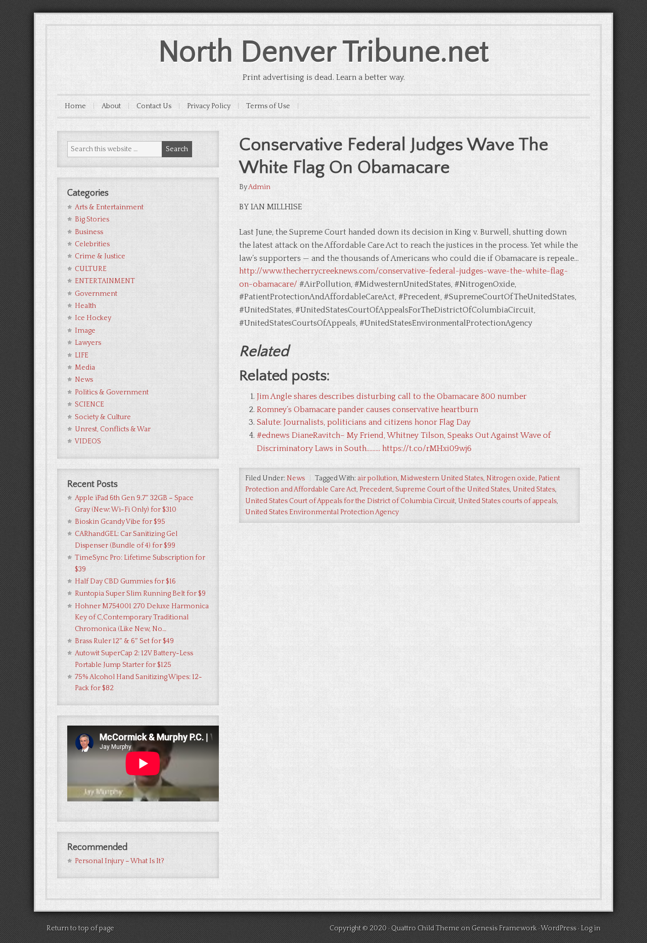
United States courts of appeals (507, 501)
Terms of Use (268, 106)
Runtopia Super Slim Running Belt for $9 (140, 594)
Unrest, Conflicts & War (113, 429)
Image (85, 331)
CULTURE (91, 269)
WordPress (558, 928)
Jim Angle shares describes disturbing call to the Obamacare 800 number (392, 396)
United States (534, 489)
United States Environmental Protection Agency (322, 512)
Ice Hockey (93, 318)
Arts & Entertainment (109, 207)
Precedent (375, 489)
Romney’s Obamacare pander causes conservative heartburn (367, 409)
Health (85, 306)
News (296, 478)
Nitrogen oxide (510, 478)
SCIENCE (89, 404)
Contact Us (153, 106)
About (111, 106)
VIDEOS (88, 441)
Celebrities (92, 244)
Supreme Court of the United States (452, 489)
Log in (590, 928)
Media (85, 368)
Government (96, 294)
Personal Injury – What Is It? (119, 861)
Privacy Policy (208, 106)
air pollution (377, 478)
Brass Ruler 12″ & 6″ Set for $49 (124, 641)
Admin (259, 187)
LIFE (81, 355)
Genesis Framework (504, 928)
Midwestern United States (441, 478)
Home (75, 106)
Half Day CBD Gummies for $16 (125, 581)
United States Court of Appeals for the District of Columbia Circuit (350, 501)
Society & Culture (103, 417)
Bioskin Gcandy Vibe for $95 (120, 522)
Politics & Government (112, 392)
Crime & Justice (100, 256)
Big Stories (92, 219)
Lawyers (88, 343)
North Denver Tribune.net (323, 52)
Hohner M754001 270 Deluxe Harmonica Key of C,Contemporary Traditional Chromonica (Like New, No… (142, 617)
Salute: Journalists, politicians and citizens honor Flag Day (364, 422)
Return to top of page (80, 928)
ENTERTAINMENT (105, 281)
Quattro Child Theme (425, 928)
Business (89, 232)
